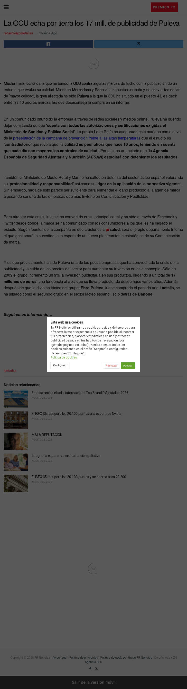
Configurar (59, 365)
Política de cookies (64, 357)
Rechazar (111, 365)
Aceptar (127, 365)
